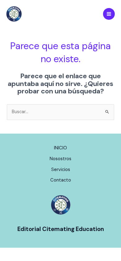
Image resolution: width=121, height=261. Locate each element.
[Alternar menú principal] (109, 14)
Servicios (60, 170)
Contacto (60, 180)
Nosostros (60, 159)
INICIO (60, 148)
